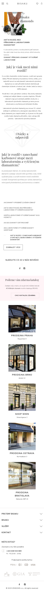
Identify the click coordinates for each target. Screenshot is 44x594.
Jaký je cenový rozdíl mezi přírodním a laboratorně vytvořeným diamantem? (18, 209)
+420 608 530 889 (14, 551)
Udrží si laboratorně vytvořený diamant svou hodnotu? (22, 216)
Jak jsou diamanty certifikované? (16, 223)
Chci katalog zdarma (25, 295)
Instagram (24, 268)
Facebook (20, 268)
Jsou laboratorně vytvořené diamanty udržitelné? (19, 229)
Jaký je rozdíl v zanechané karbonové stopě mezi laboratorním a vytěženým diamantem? (25, 238)
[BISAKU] (22, 3)
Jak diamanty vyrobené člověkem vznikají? (19, 203)
